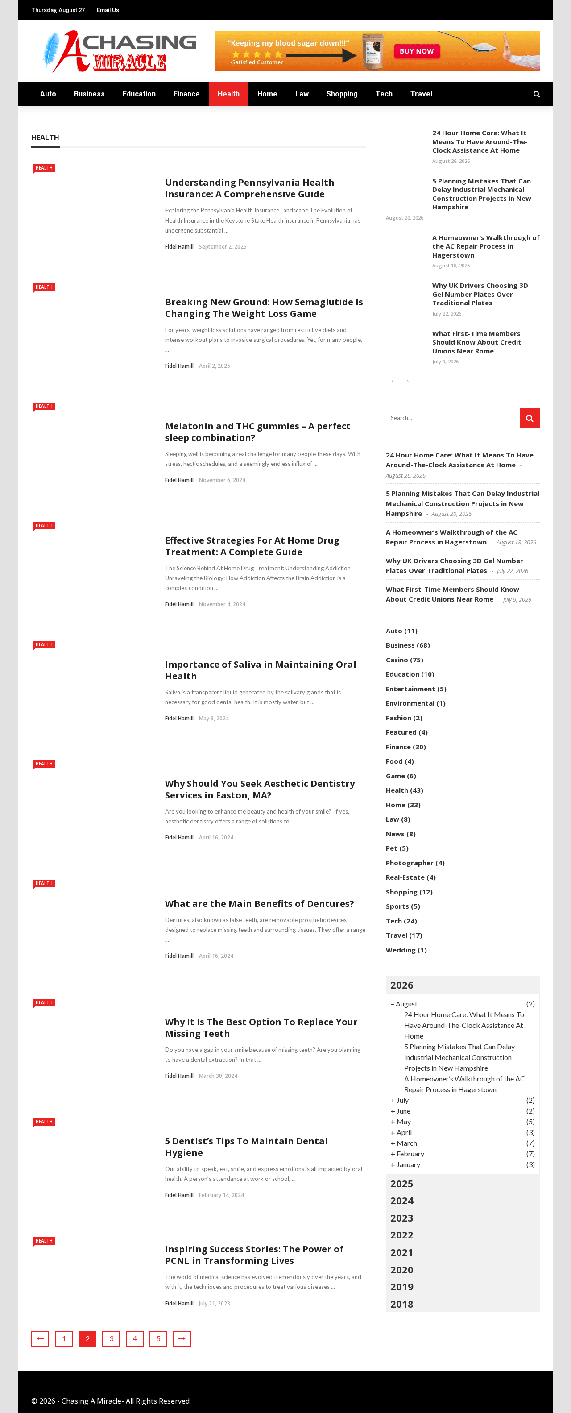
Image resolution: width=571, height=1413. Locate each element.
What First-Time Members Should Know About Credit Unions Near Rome (476, 342)
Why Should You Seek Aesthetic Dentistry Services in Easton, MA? (260, 789)
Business (89, 94)
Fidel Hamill (179, 246)
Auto (48, 94)
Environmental (410, 702)
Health (229, 94)
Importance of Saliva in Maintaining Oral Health (260, 670)
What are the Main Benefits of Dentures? (259, 904)
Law (302, 94)
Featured (401, 731)
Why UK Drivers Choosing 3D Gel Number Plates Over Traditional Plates (480, 294)
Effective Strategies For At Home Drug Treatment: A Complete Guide (252, 546)
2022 (402, 1234)
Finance (187, 94)
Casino (397, 659)
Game (395, 775)
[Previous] (392, 381)
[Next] (407, 381)
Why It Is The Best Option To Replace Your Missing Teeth (261, 1027)
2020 (402, 1269)
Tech (384, 94)
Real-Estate (405, 877)
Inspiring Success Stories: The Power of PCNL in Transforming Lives (254, 1255)
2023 (402, 1217)
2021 (402, 1252)
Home (267, 94)
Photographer (410, 862)
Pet (391, 848)
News (395, 833)
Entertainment (410, 688)
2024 (402, 1200)
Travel (421, 94)
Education (139, 94)
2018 (402, 1303)
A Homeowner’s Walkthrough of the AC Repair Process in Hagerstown (486, 246)
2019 (402, 1286)
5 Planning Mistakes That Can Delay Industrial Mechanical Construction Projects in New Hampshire (481, 194)
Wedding (401, 949)
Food (394, 760)
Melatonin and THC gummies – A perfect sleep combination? (258, 432)
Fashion (398, 717)
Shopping (342, 94)
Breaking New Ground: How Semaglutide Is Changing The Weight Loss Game (264, 308)
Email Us (108, 10)
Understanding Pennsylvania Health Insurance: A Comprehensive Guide (250, 188)
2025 (402, 1183)
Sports (397, 906)
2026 (402, 984)
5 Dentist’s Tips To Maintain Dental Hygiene (246, 1147)
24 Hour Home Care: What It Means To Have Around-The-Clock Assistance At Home (480, 141)
